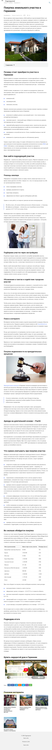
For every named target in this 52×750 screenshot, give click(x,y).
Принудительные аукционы (11, 385)
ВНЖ (44, 144)
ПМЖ (5, 146)
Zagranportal (10, 1)
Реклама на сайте (26, 741)
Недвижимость (7, 15)
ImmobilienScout (42, 324)
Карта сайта (26, 738)
